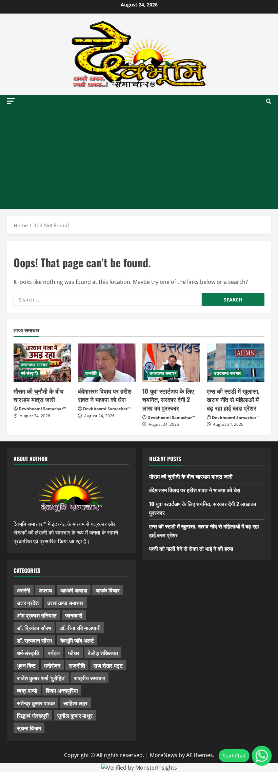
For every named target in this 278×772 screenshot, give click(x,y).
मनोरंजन (52, 665)
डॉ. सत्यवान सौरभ (34, 640)
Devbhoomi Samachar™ (42, 409)
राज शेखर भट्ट (108, 665)
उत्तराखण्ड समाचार (34, 365)
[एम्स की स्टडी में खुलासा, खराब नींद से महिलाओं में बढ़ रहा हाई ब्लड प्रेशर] (235, 362)
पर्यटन (54, 653)
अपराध (45, 590)
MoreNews (163, 755)
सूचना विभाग (29, 728)
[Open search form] (268, 101)
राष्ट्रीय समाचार (89, 678)
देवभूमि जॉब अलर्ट (77, 640)
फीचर (73, 653)
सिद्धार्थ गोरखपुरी (33, 715)
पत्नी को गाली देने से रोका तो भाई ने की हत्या (191, 548)
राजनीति (91, 373)
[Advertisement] (139, 158)
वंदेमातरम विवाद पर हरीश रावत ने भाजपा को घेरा (105, 395)
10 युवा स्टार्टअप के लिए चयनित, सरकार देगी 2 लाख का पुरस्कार (168, 399)
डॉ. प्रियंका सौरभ (34, 628)
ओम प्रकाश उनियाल (37, 615)
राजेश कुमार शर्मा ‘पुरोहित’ (41, 678)
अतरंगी (23, 590)
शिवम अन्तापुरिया (62, 690)
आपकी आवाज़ (73, 590)
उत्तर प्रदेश (28, 603)
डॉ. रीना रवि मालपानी (80, 628)
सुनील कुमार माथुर (75, 715)
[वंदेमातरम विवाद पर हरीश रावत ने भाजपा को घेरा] (107, 362)
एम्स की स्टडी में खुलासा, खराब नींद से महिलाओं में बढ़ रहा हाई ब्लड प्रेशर (233, 399)
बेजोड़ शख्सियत (103, 653)
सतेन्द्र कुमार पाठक (36, 703)
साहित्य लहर (75, 703)
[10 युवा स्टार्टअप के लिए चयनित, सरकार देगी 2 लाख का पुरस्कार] (171, 362)
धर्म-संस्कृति (29, 373)
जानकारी (73, 615)
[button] (11, 101)
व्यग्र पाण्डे (27, 690)
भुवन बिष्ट (26, 665)
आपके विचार (108, 590)
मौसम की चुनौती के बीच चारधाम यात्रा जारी (38, 395)
